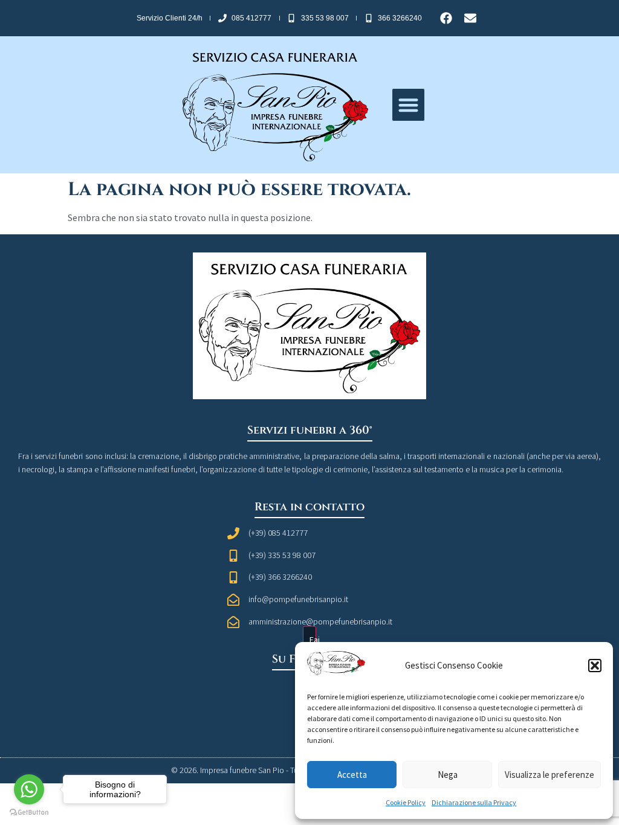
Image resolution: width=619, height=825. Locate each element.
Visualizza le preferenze (549, 774)
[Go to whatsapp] (29, 789)
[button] (595, 666)
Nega (448, 774)
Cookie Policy (406, 802)
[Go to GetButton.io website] (29, 813)
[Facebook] (446, 18)
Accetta (352, 774)
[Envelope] (470, 18)
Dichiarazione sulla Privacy (474, 802)
